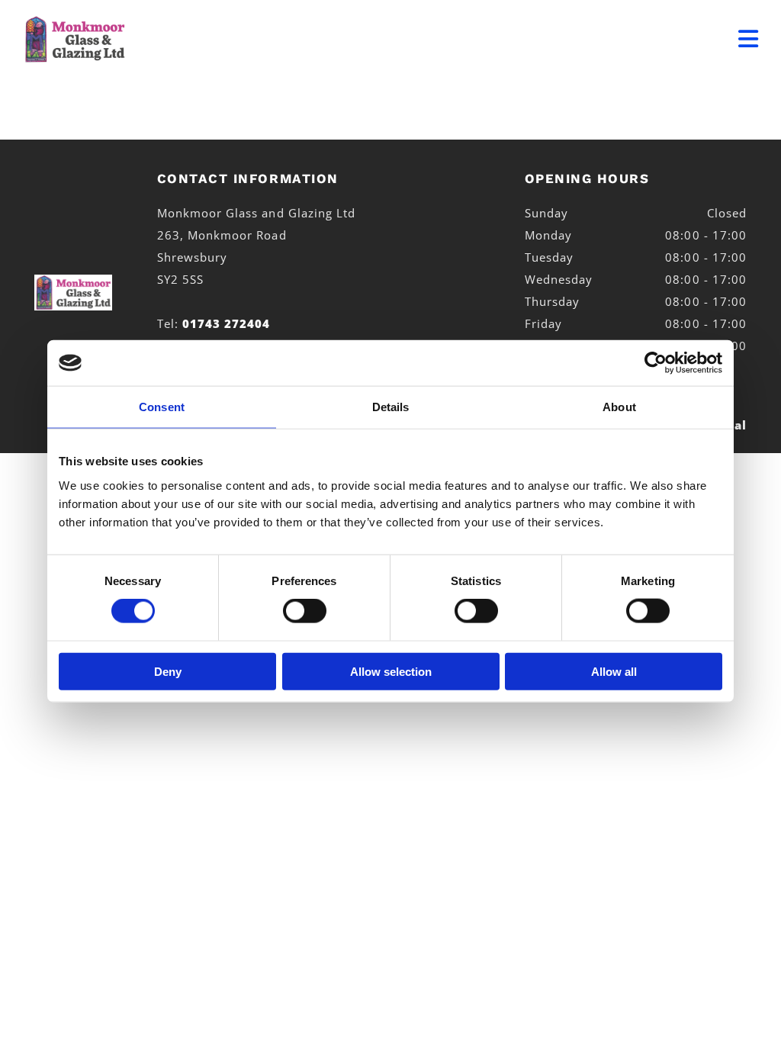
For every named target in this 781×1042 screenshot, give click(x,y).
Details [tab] (391, 406)
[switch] (304, 611)
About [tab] (619, 406)
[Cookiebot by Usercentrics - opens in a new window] (655, 363)
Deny (168, 670)
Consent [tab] (162, 406)
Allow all (614, 670)
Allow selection (391, 670)
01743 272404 (226, 323)
